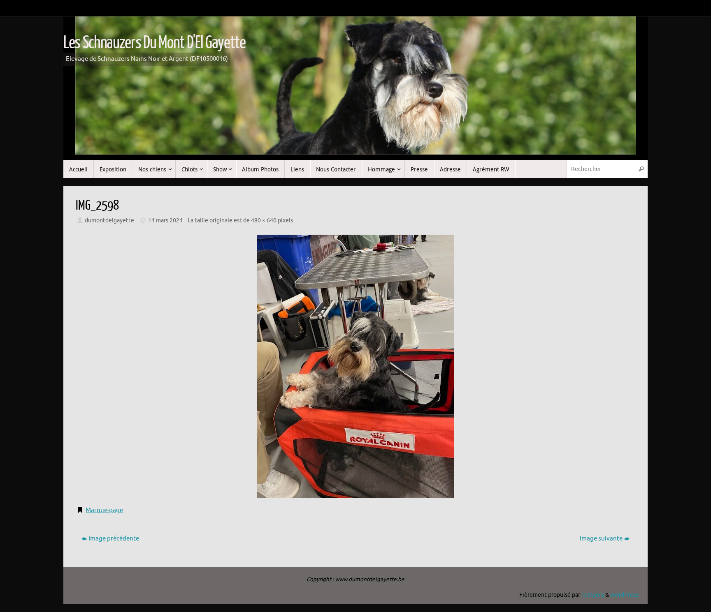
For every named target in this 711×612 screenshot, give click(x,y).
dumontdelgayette (109, 220)
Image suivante (601, 539)
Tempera (592, 594)
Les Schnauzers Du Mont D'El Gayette (154, 42)
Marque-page (104, 510)
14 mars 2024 (165, 220)
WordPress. (624, 594)
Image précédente (113, 539)
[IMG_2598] (355, 366)
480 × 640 (263, 220)
